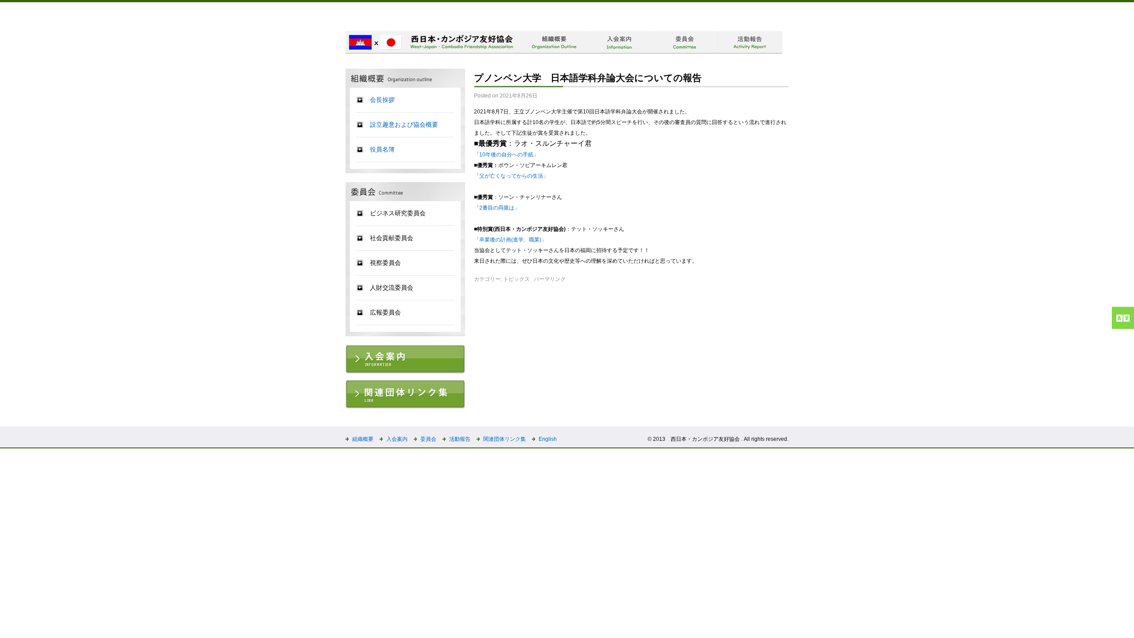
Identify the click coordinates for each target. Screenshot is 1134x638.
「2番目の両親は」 (497, 208)
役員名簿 (382, 149)
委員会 (428, 439)
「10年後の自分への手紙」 (506, 155)
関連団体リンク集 (504, 439)
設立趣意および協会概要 (404, 124)
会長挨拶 (382, 99)
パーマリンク (550, 279)
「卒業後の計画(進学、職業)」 (510, 240)
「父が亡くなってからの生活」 (511, 176)
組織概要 (362, 439)
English (548, 439)
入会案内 (397, 439)
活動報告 (459, 439)
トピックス (516, 279)
